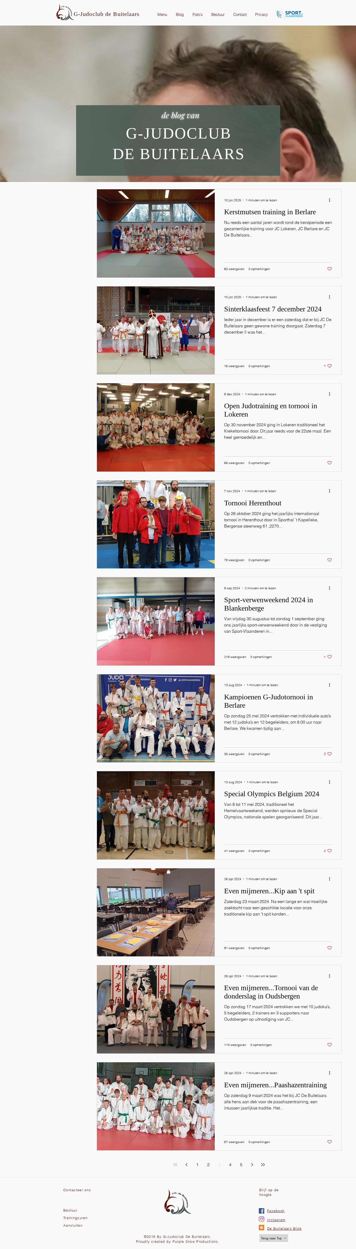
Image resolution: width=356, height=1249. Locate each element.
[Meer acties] (331, 200)
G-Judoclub (89, 14)
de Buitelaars (122, 14)
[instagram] (261, 1219)
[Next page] (252, 1164)
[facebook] (261, 1211)
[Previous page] (186, 1164)
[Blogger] (261, 1227)
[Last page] (263, 1164)
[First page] (175, 1164)
